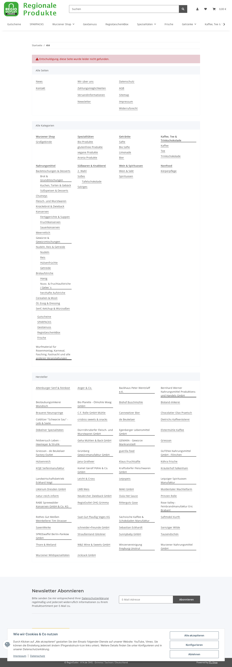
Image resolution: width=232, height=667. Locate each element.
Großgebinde (44, 142)
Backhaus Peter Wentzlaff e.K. (134, 389)
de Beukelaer (127, 419)
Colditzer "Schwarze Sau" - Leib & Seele (52, 421)
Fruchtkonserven (50, 222)
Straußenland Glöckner (92, 534)
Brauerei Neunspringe (49, 412)
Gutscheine (44, 316)
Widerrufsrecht (128, 108)
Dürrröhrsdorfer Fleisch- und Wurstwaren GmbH (95, 431)
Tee (163, 151)
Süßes (81, 176)
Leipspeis (124, 478)
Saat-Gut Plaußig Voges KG (94, 517)
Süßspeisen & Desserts (54, 190)
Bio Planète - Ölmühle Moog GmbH (94, 404)
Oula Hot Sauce (128, 496)
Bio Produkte (85, 142)
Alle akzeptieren (194, 635)
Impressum (19, 655)
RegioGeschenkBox (48, 332)
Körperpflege (169, 171)
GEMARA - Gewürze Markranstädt (131, 442)
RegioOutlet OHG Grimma (93, 502)
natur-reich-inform (47, 496)
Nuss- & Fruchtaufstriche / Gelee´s (55, 285)
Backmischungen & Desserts (53, 171)
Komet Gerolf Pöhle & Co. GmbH (93, 470)
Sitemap (124, 95)
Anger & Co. (85, 388)
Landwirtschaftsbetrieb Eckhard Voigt (50, 480)
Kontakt (40, 88)
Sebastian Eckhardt (130, 527)
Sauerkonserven (50, 227)
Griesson (166, 440)
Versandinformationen (91, 95)
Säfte (122, 142)
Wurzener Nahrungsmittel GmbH (177, 546)
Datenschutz (37, 655)
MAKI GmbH (126, 489)
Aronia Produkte (87, 157)
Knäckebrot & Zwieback (50, 206)
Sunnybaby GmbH (130, 534)
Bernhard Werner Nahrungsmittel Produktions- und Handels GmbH (178, 391)
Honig (43, 278)
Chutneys (41, 196)
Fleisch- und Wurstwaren (51, 201)
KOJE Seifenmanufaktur (50, 468)
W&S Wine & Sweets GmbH (94, 544)
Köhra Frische (169, 461)
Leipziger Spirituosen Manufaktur (174, 480)
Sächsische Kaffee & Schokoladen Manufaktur (134, 518)
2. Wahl (82, 171)
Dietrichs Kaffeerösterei (175, 419)
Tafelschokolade (92, 181)
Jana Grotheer (86, 461)
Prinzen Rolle (169, 496)
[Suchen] (183, 9)
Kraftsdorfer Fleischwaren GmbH (135, 470)
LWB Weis (83, 489)
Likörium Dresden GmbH (51, 489)
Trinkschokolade (171, 156)
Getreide (45, 268)
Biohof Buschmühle (131, 402)
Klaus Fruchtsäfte (129, 461)
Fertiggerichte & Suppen (55, 217)
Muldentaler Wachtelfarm (176, 489)
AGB (121, 88)
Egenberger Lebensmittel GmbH (134, 431)
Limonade (125, 152)
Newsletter (84, 101)
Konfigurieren (194, 644)
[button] (197, 9)
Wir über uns (86, 81)
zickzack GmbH (87, 555)
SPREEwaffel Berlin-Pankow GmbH (52, 536)
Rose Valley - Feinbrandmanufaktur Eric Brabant (177, 506)
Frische (41, 337)
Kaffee (165, 145)
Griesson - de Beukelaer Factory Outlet (50, 452)
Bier (121, 157)
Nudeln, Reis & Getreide (50, 247)
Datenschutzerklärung (95, 598)
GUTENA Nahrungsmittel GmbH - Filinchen (176, 452)
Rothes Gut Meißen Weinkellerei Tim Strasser (51, 518)
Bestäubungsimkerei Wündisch (48, 404)
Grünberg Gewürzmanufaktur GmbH (93, 452)
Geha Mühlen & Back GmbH (94, 440)
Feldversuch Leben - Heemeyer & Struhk (48, 442)
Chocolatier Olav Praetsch (176, 412)
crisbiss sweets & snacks (92, 419)
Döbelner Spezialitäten (50, 430)
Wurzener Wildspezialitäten (53, 555)
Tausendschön (170, 534)
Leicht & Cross (86, 478)
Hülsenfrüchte (49, 262)
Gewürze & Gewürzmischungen (48, 239)
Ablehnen (194, 654)
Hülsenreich (43, 461)
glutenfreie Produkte (90, 147)
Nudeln (44, 252)
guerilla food (126, 451)
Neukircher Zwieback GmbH (94, 496)
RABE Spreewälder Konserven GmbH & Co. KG (52, 504)
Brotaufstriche (44, 273)
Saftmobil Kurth (170, 517)
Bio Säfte (124, 147)
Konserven (42, 211)
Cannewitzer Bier (129, 412)
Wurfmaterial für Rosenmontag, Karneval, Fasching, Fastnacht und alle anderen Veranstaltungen (53, 352)
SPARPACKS (44, 322)
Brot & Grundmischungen (51, 178)
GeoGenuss (44, 327)
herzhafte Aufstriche (52, 292)
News (39, 81)
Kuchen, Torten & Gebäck (55, 185)
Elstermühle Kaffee (172, 430)
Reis (42, 257)
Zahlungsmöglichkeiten (92, 88)
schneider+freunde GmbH (93, 527)
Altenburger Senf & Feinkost (53, 388)
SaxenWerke (43, 527)
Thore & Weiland (46, 544)
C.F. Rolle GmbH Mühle (91, 412)
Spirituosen (126, 176)
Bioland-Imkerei (170, 402)
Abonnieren (186, 599)
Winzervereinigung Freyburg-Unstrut (130, 546)
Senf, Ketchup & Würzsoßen (53, 308)
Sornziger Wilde (170, 527)
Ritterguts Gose (128, 502)
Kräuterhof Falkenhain (174, 468)
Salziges (82, 186)
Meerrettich (43, 232)
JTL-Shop (213, 662)
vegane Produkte (88, 152)
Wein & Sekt (126, 171)
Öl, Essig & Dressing (48, 303)
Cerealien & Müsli (46, 298)
